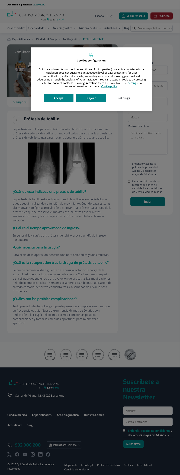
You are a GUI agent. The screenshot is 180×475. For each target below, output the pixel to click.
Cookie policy (109, 86)
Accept (58, 98)
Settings (124, 98)
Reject (91, 98)
